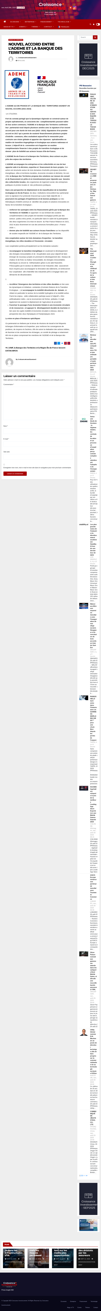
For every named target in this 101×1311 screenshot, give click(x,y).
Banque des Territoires (16, 39)
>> (86, 1175)
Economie (14, 22)
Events (22, 27)
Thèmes (34, 27)
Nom (5, 426)
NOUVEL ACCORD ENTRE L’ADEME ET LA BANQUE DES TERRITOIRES (35, 48)
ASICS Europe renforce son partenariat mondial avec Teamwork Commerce (93, 887)
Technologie (64, 22)
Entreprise (30, 22)
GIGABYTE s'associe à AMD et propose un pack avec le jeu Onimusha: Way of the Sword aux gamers (93, 185)
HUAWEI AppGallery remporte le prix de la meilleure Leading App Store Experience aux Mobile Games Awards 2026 (93, 804)
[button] (90, 24)
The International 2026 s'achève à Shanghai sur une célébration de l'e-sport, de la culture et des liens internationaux (93, 267)
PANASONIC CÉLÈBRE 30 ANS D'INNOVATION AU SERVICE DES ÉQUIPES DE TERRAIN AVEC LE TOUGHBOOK (93, 111)
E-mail (6, 439)
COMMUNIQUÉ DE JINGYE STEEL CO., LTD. (93, 1118)
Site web (6, 452)
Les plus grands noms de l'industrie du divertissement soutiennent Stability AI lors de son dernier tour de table (93, 540)
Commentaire (8, 384)
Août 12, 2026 (36, 1259)
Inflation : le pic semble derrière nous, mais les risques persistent (38, 1249)
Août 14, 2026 (11, 1259)
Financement (46, 22)
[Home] (4, 21)
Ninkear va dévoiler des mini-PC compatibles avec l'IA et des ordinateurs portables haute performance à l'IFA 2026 (93, 352)
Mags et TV (9, 27)
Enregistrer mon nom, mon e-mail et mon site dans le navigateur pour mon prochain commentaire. (37, 467)
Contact (48, 27)
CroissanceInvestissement (27, 58)
